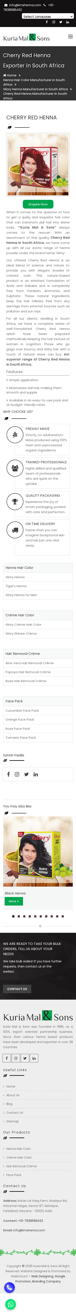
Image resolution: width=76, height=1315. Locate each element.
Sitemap (12, 1121)
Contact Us (14, 1112)
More (13, 901)
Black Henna (15, 893)
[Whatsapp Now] (10, 1304)
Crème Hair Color (19, 1157)
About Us (12, 1095)
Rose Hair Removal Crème (25, 681)
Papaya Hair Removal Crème (28, 672)
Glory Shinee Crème (21, 633)
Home (11, 75)
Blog (9, 1104)
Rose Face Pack (17, 728)
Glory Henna (14, 577)
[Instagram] (53, 22)
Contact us (17, 989)
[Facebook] (46, 22)
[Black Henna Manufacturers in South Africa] (38, 851)
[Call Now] (9, 1285)
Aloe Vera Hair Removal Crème (29, 663)
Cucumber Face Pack (22, 710)
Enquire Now (38, 204)
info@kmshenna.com (25, 5)
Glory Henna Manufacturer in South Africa (36, 89)
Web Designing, (42, 1276)
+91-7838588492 (30, 1221)
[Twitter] (60, 22)
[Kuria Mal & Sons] (26, 36)
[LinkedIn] (67, 22)
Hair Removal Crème (21, 1166)
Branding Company (46, 1281)
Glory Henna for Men (21, 595)
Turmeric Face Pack (20, 737)
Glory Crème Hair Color (23, 624)
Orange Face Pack (19, 719)
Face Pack (13, 1175)
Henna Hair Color (18, 1149)
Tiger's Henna (16, 586)
